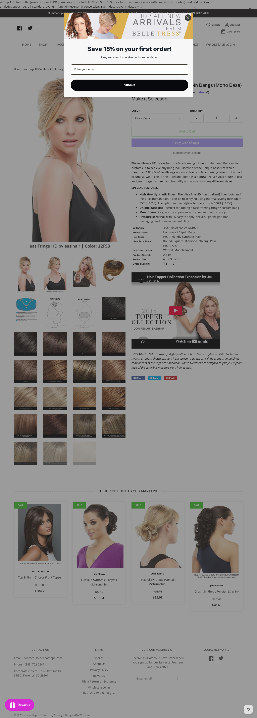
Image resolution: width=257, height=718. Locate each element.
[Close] (188, 17)
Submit (129, 85)
